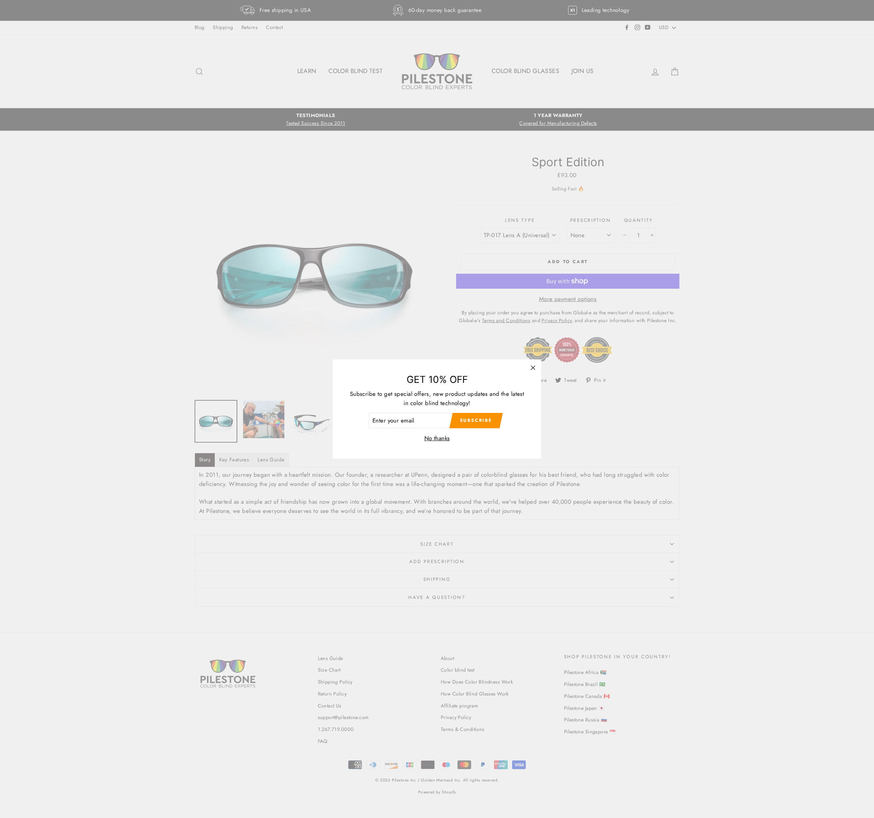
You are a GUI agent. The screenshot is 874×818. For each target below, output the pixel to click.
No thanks (437, 438)
